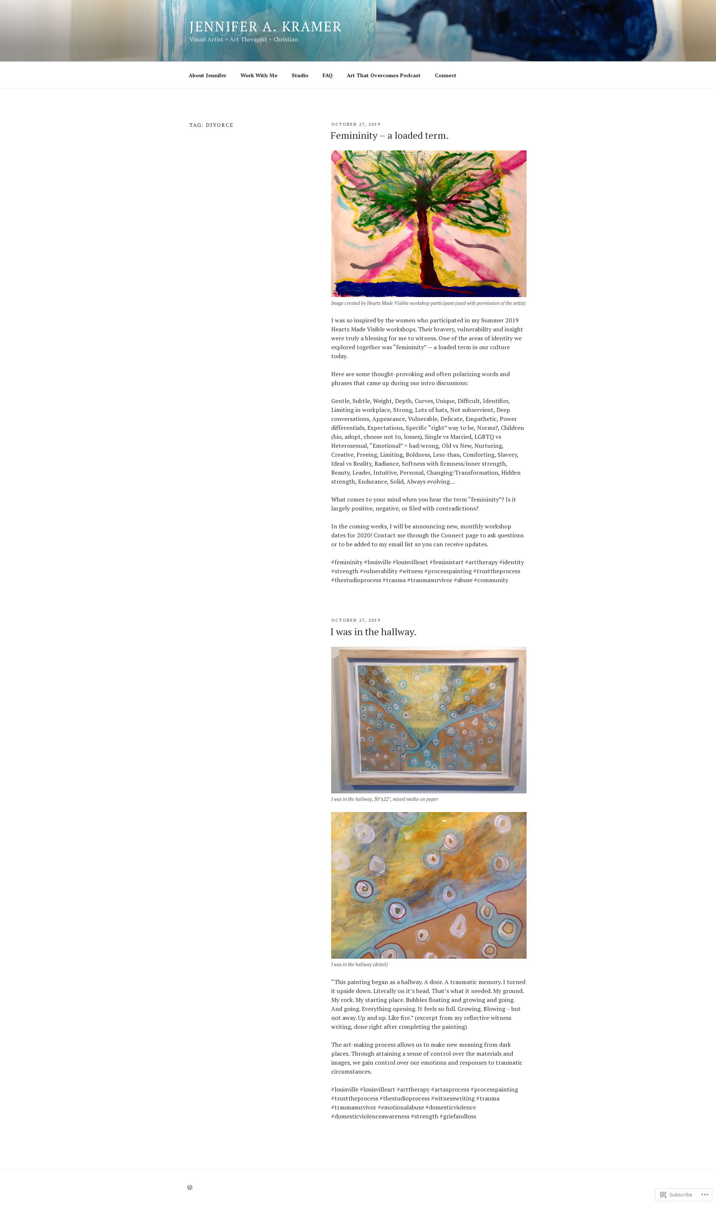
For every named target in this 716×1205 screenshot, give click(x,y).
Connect (445, 75)
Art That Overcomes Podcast (384, 75)
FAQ (328, 75)
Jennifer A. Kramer (265, 26)
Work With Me (259, 75)
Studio (300, 75)
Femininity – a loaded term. (389, 135)
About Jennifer (207, 75)
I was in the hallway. (373, 631)
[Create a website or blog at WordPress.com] (189, 1187)
